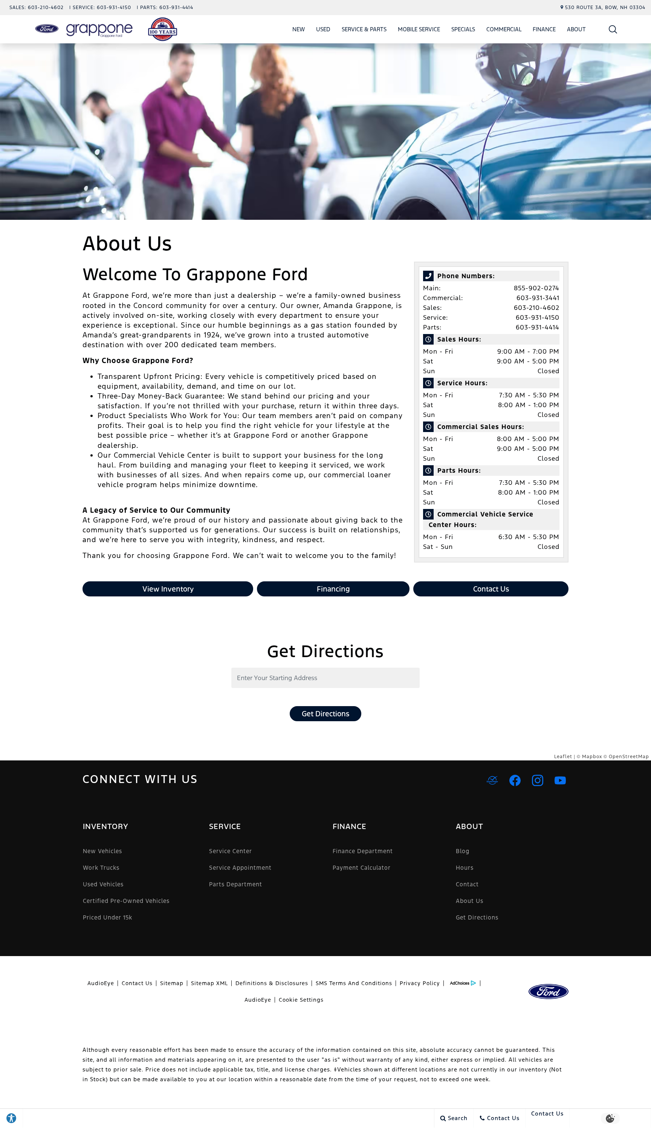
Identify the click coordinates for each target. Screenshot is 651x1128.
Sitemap (171, 983)
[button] (613, 29)
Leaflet (563, 757)
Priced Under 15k (107, 917)
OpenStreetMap (629, 757)
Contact (467, 884)
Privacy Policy (420, 983)
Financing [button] (333, 588)
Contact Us (137, 983)
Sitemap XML (209, 983)
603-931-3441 (538, 298)
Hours (465, 867)
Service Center (230, 851)
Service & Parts (364, 29)
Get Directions (325, 713)
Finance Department (363, 851)
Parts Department (235, 884)
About (576, 29)
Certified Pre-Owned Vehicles (126, 900)
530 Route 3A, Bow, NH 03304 (605, 8)
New (298, 29)
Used (323, 29)
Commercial (503, 29)
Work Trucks (101, 867)
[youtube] (560, 780)
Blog (462, 851)
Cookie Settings (301, 999)
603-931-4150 (537, 317)
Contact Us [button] (491, 588)
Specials (463, 29)
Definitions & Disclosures (271, 983)
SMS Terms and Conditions (354, 983)
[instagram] (537, 780)
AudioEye (100, 983)
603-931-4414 (537, 327)
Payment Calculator (362, 867)
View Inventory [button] (168, 588)
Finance (544, 29)
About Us (469, 900)
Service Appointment (240, 867)
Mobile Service (419, 29)
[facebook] (515, 780)
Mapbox (592, 757)
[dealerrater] (492, 780)
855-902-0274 (536, 288)
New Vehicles (102, 851)
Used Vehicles (103, 884)
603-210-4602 (536, 307)
